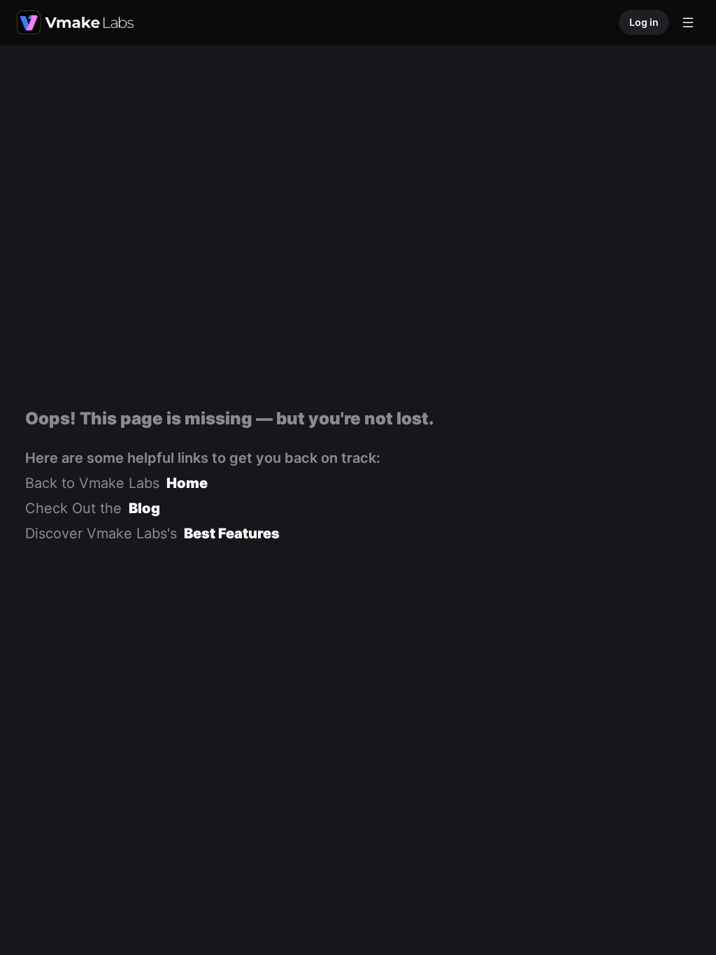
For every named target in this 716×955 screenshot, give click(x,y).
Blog (144, 508)
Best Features (232, 533)
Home (187, 483)
